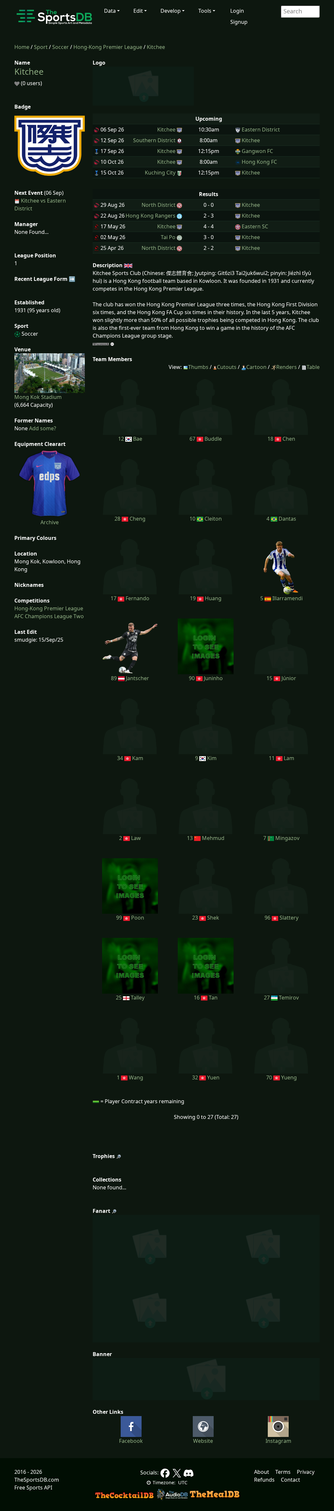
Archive (49, 522)
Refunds (264, 1479)
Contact (290, 1479)
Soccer (60, 47)
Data (110, 10)
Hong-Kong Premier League (107, 47)
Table (313, 367)
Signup (239, 21)
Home (21, 47)
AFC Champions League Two (49, 616)
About (261, 1471)
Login (237, 10)
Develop (170, 10)
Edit (138, 10)
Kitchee (156, 47)
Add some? (42, 428)
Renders (286, 367)
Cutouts (226, 367)
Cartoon (256, 367)
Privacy (305, 1471)
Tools (204, 10)
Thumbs (198, 367)
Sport (41, 47)
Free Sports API (33, 1487)
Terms (283, 1471)
